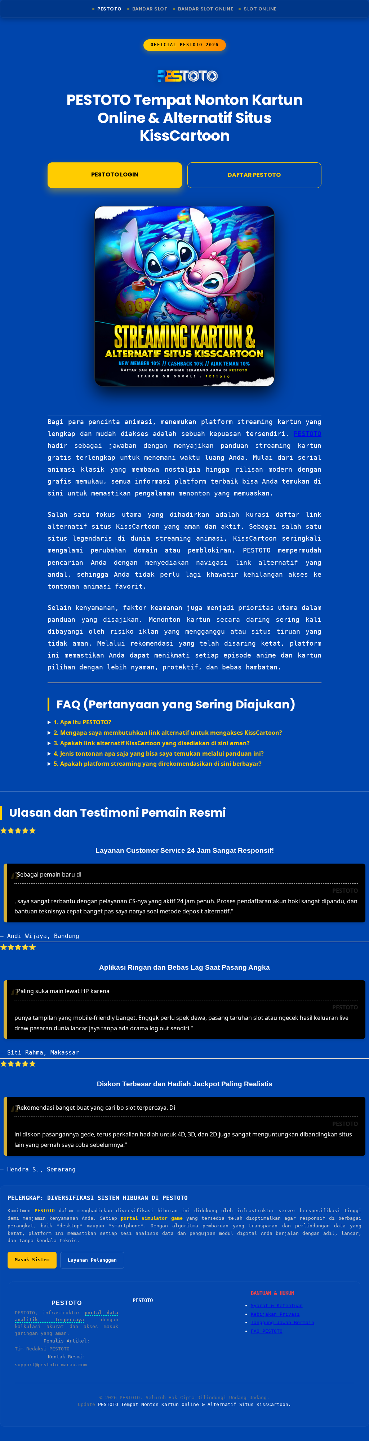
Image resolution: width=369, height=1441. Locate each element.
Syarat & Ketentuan (277, 1305)
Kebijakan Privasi (275, 1314)
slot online (260, 8)
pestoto (109, 8)
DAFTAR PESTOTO (254, 175)
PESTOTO (307, 433)
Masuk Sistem (32, 1259)
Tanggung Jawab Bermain (282, 1322)
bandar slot (150, 8)
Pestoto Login (114, 174)
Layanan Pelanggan (92, 1260)
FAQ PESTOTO (267, 1331)
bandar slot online (205, 8)
